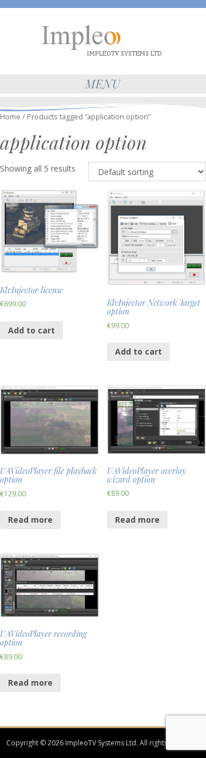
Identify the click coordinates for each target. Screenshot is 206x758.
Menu (103, 83)
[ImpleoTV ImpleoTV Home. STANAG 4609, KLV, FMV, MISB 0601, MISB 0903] (103, 39)
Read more (30, 519)
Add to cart (31, 330)
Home (10, 116)
